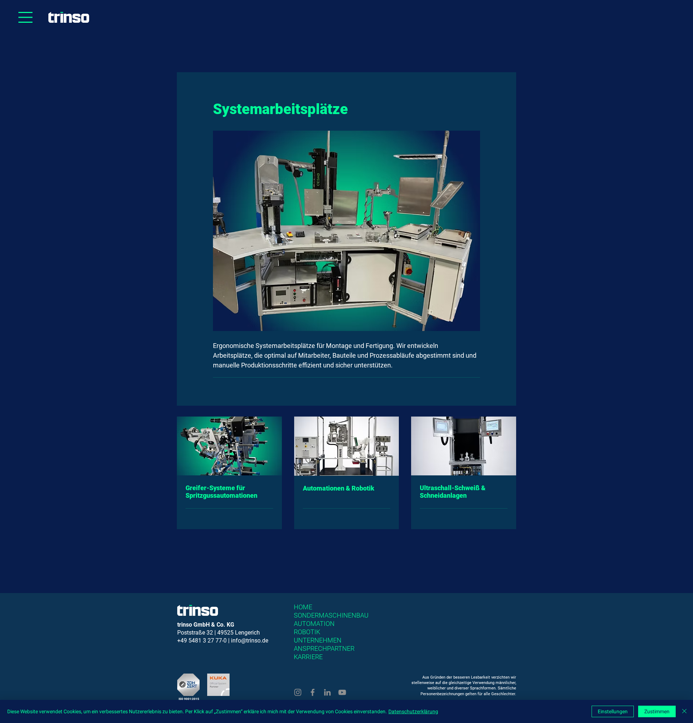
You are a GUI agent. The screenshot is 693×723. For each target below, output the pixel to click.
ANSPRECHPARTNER (324, 648)
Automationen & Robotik (338, 488)
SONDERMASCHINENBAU (331, 615)
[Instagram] (297, 692)
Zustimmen (657, 711)
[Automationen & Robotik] (346, 446)
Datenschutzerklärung (413, 711)
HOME (303, 607)
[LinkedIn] (327, 692)
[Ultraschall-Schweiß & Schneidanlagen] (463, 446)
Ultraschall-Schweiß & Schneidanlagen (452, 491)
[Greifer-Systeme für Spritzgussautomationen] (229, 446)
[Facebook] (312, 692)
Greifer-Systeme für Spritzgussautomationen (221, 491)
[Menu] (25, 17)
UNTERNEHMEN (317, 640)
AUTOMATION (314, 623)
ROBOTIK (307, 632)
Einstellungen (613, 711)
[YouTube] (342, 692)
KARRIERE (308, 657)
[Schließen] (684, 711)
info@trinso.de (249, 640)
